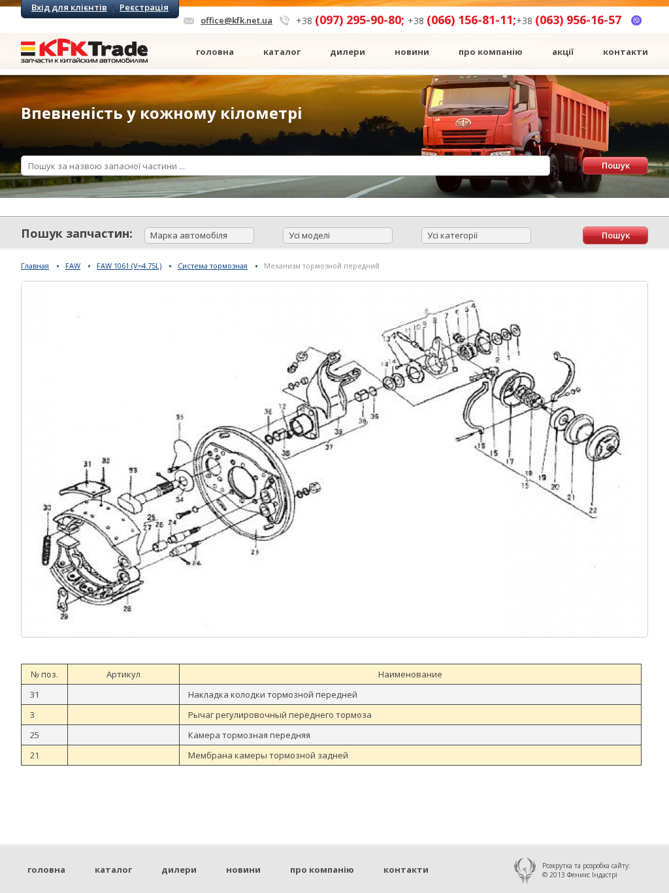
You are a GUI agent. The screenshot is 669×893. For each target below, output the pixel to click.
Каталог (282, 51)
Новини (412, 51)
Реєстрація (144, 7)
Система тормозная (213, 265)
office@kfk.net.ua (236, 20)
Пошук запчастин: (77, 233)
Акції (563, 51)
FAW (72, 265)
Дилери (347, 51)
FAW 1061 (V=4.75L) (129, 265)
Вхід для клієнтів (69, 7)
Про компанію (491, 51)
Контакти (625, 51)
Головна (215, 51)
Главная (35, 265)
